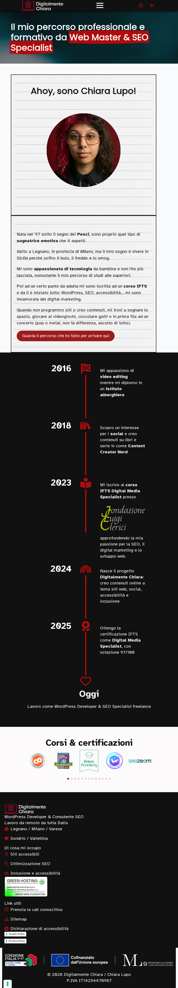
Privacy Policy (17, 940)
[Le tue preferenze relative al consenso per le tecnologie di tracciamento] (7, 984)
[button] (68, 779)
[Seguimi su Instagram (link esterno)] (140, 5)
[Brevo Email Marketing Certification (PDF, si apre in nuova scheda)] (89, 761)
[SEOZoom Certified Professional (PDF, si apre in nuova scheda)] (140, 761)
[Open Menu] (99, 5)
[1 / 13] (38, 761)
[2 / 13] (63, 761)
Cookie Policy (17, 933)
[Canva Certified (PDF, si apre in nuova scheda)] (114, 761)
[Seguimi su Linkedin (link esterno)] (152, 5)
